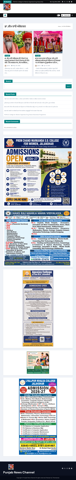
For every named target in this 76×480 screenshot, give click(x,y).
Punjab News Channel (12, 12)
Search (8, 81)
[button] (72, 15)
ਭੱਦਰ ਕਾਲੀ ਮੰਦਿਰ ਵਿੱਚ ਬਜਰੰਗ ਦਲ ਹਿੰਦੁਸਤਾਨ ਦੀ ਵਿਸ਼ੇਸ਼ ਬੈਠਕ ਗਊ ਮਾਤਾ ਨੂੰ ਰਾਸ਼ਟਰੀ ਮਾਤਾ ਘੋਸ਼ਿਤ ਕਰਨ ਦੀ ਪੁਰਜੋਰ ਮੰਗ (31, 107)
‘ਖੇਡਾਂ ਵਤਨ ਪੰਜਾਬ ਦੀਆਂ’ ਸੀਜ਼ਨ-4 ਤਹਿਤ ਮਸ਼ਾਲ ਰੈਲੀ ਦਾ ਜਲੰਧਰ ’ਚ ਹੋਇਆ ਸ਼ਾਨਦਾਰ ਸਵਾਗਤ (25, 99)
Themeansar (56, 478)
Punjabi (7, 55)
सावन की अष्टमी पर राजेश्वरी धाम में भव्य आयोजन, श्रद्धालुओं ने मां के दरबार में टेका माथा (23, 110)
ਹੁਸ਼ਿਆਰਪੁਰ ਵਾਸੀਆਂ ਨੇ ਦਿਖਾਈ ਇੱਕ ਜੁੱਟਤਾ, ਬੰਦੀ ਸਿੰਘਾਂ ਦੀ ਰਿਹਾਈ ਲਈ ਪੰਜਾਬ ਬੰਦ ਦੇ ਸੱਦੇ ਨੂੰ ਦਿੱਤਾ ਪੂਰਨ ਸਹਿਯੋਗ (29, 103)
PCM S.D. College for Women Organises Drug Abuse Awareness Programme (25, 114)
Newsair (48, 478)
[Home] (5, 15)
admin (8, 65)
